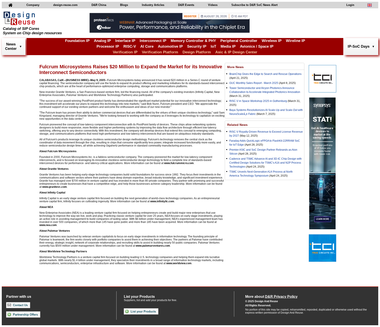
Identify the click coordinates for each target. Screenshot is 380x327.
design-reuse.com (65, 5)
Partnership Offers (25, 314)
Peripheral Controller (238, 41)
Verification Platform (160, 52)
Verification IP (125, 52)
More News (235, 67)
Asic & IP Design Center (236, 52)
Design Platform (197, 52)
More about (271, 296)
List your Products (143, 311)
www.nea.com (48, 225)
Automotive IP (170, 46)
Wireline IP (295, 41)
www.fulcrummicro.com (179, 163)
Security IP (196, 46)
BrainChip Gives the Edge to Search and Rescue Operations (265, 74)
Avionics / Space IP (256, 46)
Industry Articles (153, 5)
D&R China (98, 5)
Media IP (228, 46)
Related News (237, 124)
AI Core (146, 46)
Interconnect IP (153, 41)
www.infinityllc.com (162, 201)
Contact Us (20, 305)
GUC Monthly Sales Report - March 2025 (253, 83)
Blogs (124, 5)
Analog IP (102, 41)
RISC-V (129, 46)
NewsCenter (11, 46)
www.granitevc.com (54, 186)
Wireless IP (271, 41)
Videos (212, 5)
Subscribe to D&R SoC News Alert (254, 5)
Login (350, 5)
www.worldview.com (179, 263)
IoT (213, 46)
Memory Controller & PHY (193, 41)
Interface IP (125, 41)
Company (32, 5)
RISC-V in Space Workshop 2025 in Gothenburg (258, 101)
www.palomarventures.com (153, 245)
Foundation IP (77, 41)
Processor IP (108, 46)
